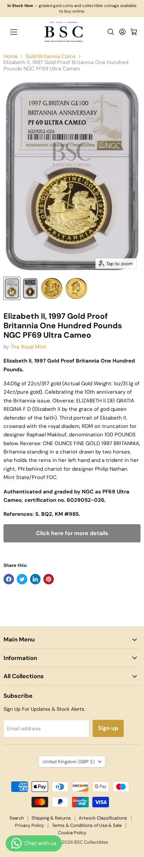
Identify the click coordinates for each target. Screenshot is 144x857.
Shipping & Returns (51, 818)
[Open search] (111, 32)
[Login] (122, 32)
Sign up (108, 728)
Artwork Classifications (103, 818)
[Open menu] (13, 31)
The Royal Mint (28, 346)
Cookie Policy (72, 833)
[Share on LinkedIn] (35, 579)
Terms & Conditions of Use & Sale (87, 825)
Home (10, 56)
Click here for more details (72, 533)
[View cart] (134, 32)
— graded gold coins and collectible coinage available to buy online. (72, 8)
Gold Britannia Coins (51, 56)
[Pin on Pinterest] (48, 579)
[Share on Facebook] (8, 579)
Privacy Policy (29, 825)
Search (16, 818)
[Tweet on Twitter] (22, 579)
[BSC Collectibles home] (63, 32)
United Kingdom (69, 762)
